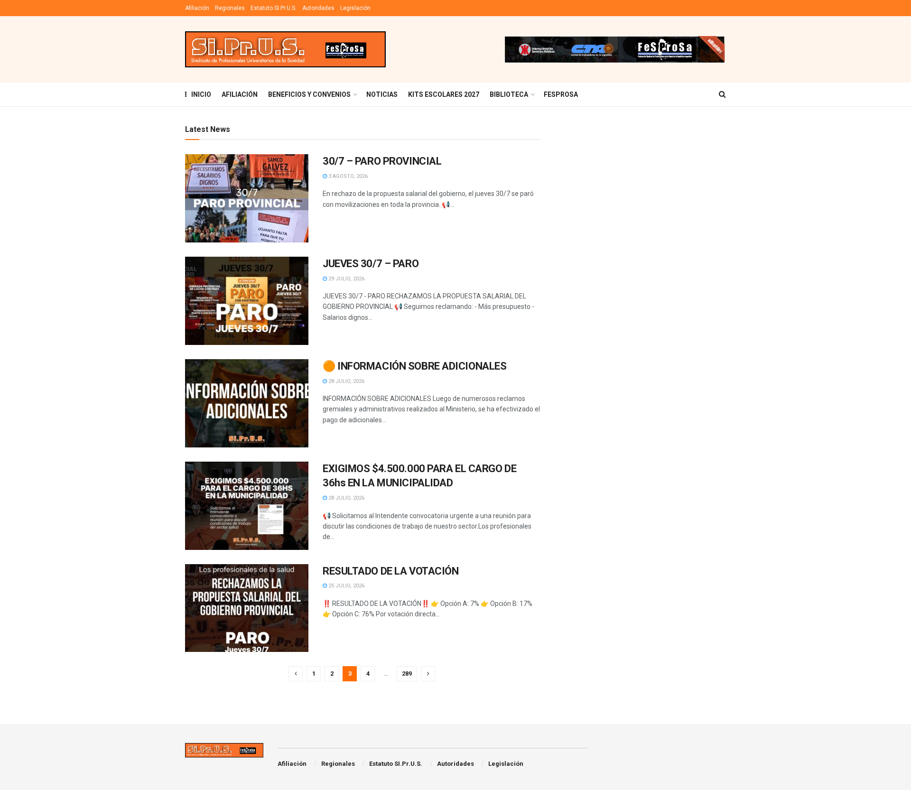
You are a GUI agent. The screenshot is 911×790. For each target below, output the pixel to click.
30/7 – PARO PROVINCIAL (382, 161)
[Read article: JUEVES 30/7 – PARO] (246, 301)
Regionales (230, 8)
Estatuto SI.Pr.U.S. (274, 8)
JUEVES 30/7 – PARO (370, 264)
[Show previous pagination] (295, 673)
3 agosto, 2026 (347, 176)
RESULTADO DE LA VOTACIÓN (390, 571)
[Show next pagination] (428, 673)
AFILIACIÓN (240, 94)
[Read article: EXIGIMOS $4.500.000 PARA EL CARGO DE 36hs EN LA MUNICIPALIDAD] (246, 506)
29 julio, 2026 (345, 279)
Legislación (355, 8)
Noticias (382, 94)
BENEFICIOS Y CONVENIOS (309, 94)
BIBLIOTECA (509, 94)
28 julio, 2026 (345, 381)
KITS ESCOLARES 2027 (443, 94)
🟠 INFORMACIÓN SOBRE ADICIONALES (414, 366)
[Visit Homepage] (285, 49)
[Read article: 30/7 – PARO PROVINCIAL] (246, 198)
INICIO (201, 94)
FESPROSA (561, 94)
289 (407, 673)
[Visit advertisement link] (614, 49)
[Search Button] (722, 94)
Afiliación (197, 8)
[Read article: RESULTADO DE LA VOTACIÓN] (246, 608)
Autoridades (318, 8)
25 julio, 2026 (345, 586)
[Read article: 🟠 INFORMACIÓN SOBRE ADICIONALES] (246, 403)
